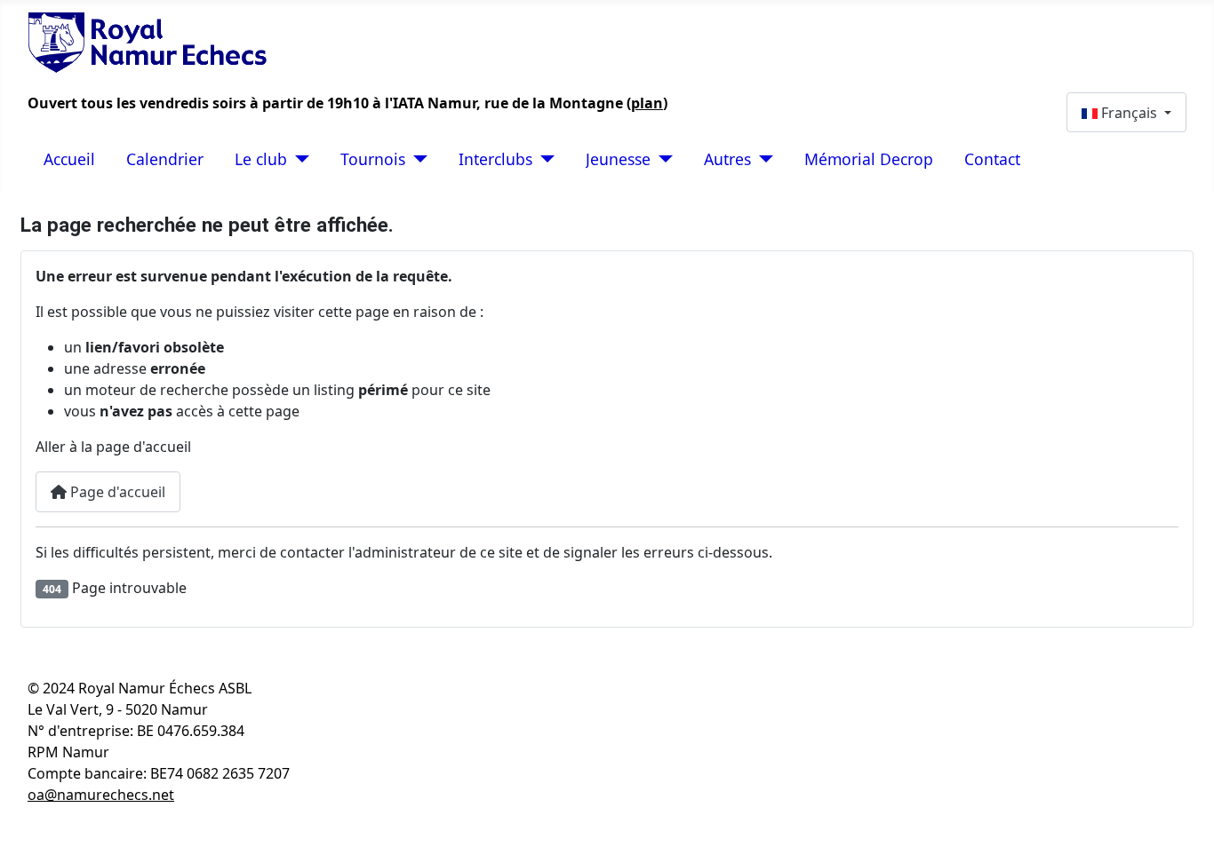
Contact (992, 159)
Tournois (372, 159)
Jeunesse (618, 159)
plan (647, 103)
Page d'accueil (116, 492)
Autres (727, 159)
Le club (261, 159)
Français (1129, 113)
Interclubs (495, 159)
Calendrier (165, 159)
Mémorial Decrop (868, 159)
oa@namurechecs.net (101, 794)
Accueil (69, 159)
